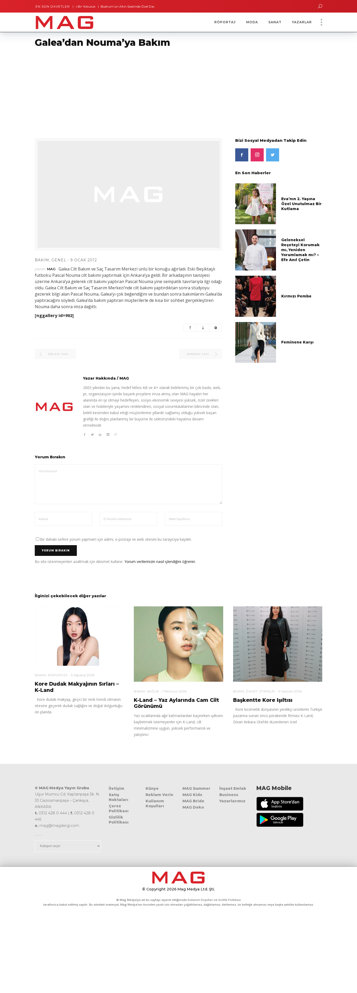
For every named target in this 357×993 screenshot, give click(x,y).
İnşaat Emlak (232, 788)
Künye (152, 788)
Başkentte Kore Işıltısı (262, 700)
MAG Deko (193, 807)
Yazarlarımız (232, 801)
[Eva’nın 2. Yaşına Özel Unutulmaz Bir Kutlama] (255, 203)
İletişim (116, 788)
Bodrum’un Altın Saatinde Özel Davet (111, 6)
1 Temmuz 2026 (174, 691)
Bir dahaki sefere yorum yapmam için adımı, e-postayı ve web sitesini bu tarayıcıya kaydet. (116, 539)
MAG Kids (192, 794)
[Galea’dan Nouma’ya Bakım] (54, 406)
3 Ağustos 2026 (82, 675)
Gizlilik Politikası (119, 820)
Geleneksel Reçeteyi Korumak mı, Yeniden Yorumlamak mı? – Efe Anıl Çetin (300, 250)
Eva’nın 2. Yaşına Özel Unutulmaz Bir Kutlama (301, 203)
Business (228, 794)
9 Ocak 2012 (83, 260)
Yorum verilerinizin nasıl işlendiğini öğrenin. (160, 561)
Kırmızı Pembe (296, 296)
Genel (58, 260)
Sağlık (153, 691)
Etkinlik (267, 691)
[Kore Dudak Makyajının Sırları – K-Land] (79, 636)
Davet (252, 691)
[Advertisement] (157, 89)
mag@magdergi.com (59, 825)
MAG (51, 269)
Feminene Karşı (297, 342)
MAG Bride (193, 801)
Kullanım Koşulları (155, 803)
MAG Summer (196, 788)
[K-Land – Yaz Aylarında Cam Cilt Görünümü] (178, 644)
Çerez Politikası (119, 808)
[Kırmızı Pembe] (255, 296)
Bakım (42, 260)
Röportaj (57, 675)
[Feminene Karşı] (255, 342)
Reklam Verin (159, 794)
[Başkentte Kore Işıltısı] (277, 644)
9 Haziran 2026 (290, 691)
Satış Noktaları (118, 797)
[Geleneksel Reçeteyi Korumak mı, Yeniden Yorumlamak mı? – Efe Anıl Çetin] (255, 250)
